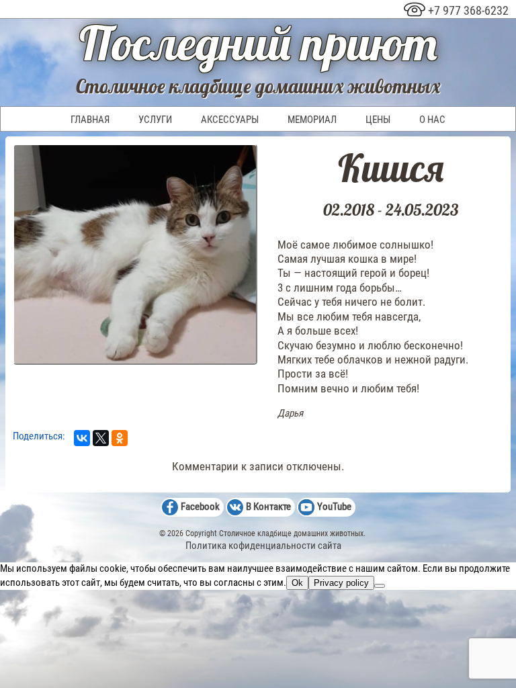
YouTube (334, 507)
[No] (379, 586)
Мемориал (312, 120)
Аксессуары (230, 120)
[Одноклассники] (120, 438)
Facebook (200, 507)
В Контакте (268, 507)
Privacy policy (341, 583)
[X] (101, 438)
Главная (90, 120)
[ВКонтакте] (82, 438)
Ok (297, 583)
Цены (378, 120)
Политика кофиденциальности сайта (263, 546)
